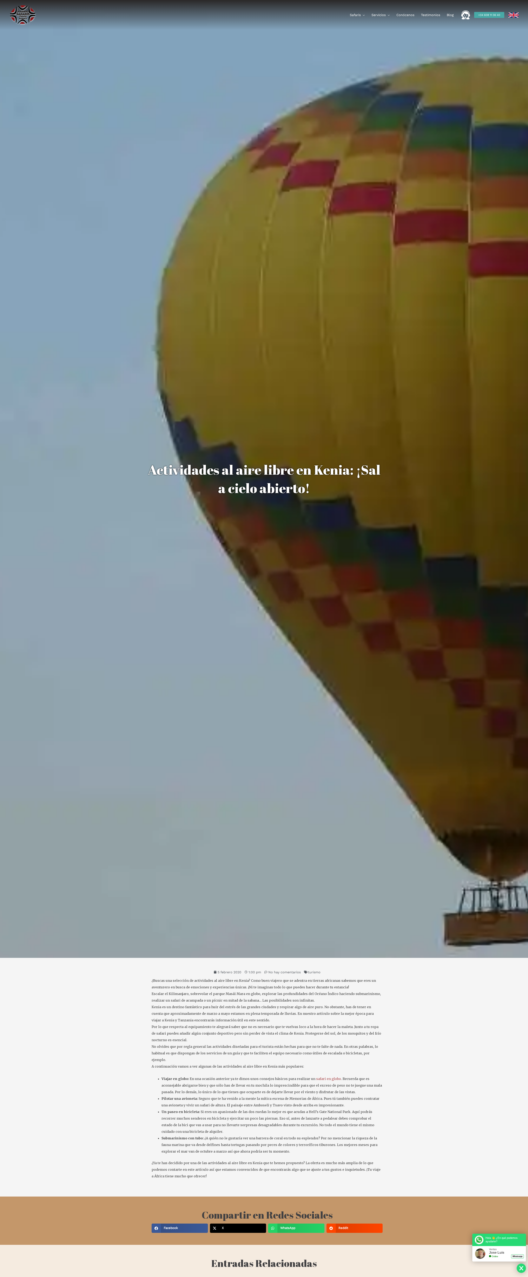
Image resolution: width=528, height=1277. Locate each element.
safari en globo (328, 1079)
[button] (363, 15)
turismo (314, 972)
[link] (513, 15)
